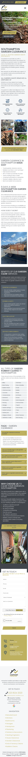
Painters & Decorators (14, 732)
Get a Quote (20, 2)
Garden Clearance (13, 741)
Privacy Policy (8, 615)
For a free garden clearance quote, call (14, 149)
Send (14, 628)
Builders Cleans (12, 746)
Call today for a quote (14, 526)
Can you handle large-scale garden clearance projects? (12, 450)
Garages (10, 724)
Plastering (10, 729)
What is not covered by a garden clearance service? (11, 467)
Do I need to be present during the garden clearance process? (12, 456)
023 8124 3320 (9, 2)
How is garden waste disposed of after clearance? (12, 462)
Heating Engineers (13, 735)
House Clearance (13, 738)
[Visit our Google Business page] (14, 706)
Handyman (10, 726)
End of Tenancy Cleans (15, 744)
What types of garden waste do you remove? (12, 473)
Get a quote (9, 32)
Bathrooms (10, 721)
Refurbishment (12, 715)
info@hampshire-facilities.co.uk (14, 695)
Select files (19, 610)
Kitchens (9, 718)
